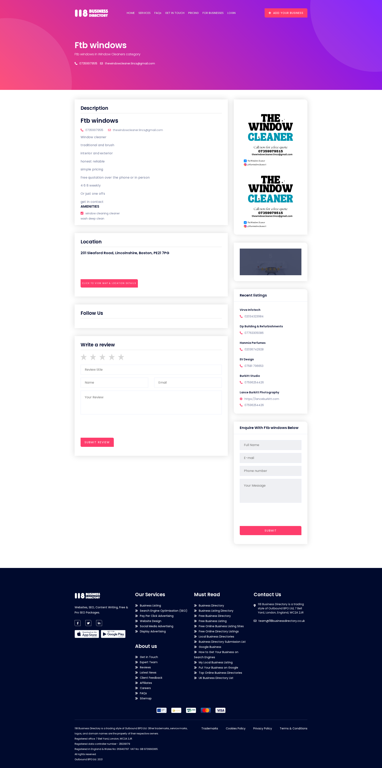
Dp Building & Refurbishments (261, 326)
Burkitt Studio (250, 376)
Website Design (150, 621)
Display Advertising (153, 631)
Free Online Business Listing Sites (221, 626)
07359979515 (88, 63)
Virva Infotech (250, 310)
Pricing (193, 13)
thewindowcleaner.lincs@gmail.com (130, 63)
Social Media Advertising (156, 626)
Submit (271, 531)
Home (131, 13)
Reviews (145, 667)
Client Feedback (151, 678)
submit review (97, 442)
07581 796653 (254, 366)
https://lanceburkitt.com (262, 399)
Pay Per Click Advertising (156, 616)
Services (144, 13)
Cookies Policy (236, 728)
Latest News (148, 673)
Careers (145, 688)
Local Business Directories (216, 637)
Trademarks (209, 728)
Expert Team (149, 662)
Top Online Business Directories (220, 673)
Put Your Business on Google (218, 668)
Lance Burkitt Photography (259, 392)
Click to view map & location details (109, 283)
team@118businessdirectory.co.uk (281, 621)
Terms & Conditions (293, 728)
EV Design (247, 359)
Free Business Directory (215, 616)
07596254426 (254, 382)
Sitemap (146, 698)
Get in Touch (174, 13)
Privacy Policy (262, 728)
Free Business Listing (213, 621)
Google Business (210, 647)
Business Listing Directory (216, 611)
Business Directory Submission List (222, 642)
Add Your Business (288, 13)
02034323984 (254, 316)
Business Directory (211, 606)
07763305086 (254, 333)
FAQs (157, 13)
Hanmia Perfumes (253, 343)
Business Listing (150, 606)
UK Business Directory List (216, 678)
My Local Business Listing (216, 662)
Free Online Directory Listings (219, 631)
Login (231, 13)
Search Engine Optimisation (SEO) (163, 611)
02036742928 (254, 349)
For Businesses (213, 13)
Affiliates (146, 683)
